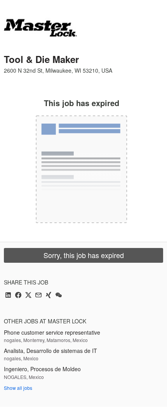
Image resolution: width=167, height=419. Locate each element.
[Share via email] (38, 295)
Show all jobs (18, 387)
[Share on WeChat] (59, 295)
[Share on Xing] (48, 295)
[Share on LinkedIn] (8, 295)
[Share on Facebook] (18, 295)
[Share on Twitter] (28, 295)
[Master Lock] (40, 28)
